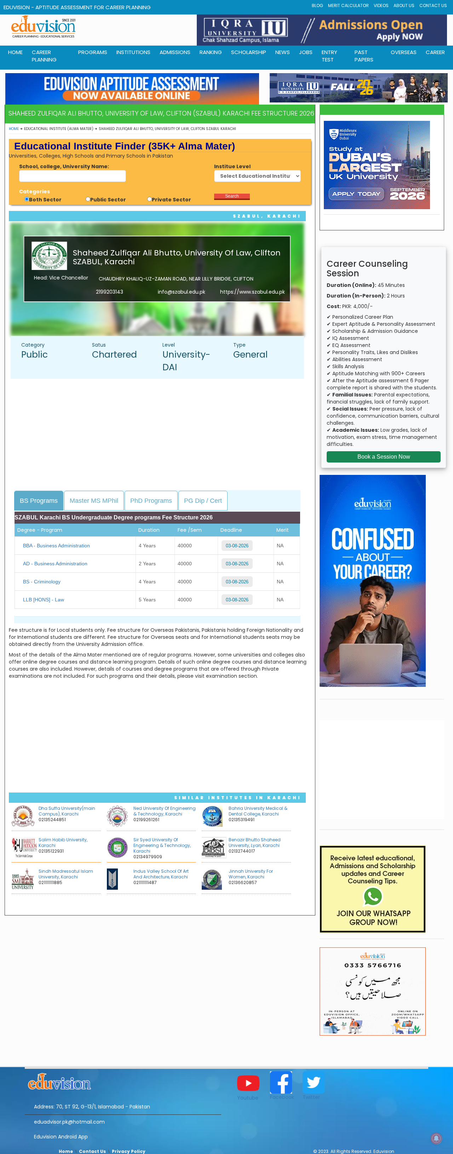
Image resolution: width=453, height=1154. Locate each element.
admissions (175, 52)
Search (232, 196)
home (15, 52)
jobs (305, 52)
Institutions (133, 52)
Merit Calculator (348, 5)
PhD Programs (151, 500)
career (435, 52)
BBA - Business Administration (56, 545)
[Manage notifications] (436, 1138)
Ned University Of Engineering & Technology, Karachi (164, 811)
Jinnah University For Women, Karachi (251, 874)
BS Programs (39, 500)
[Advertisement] (161, 435)
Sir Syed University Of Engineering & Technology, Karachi (162, 845)
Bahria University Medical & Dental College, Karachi (258, 811)
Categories (34, 191)
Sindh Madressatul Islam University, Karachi (66, 874)
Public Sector (108, 199)
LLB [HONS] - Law (43, 599)
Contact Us (433, 5)
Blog (317, 5)
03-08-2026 (237, 545)
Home (14, 128)
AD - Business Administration (55, 563)
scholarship (248, 52)
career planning (44, 55)
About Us (404, 5)
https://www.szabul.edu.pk (252, 291)
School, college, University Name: (64, 166)
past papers (364, 55)
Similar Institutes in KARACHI (237, 798)
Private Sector (171, 199)
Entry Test (329, 55)
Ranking (211, 52)
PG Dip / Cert (203, 500)
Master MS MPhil (94, 500)
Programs (92, 52)
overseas (404, 52)
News (282, 52)
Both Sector (45, 199)
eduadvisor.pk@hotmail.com (69, 1121)
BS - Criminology (42, 581)
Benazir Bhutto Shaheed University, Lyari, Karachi (255, 842)
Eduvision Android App (61, 1136)
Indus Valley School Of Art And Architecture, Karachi (161, 874)
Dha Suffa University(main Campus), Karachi (67, 811)
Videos (381, 5)
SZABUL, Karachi (267, 216)
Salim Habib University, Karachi (63, 842)
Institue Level (232, 166)
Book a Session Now (383, 457)
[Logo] (123, 1080)
